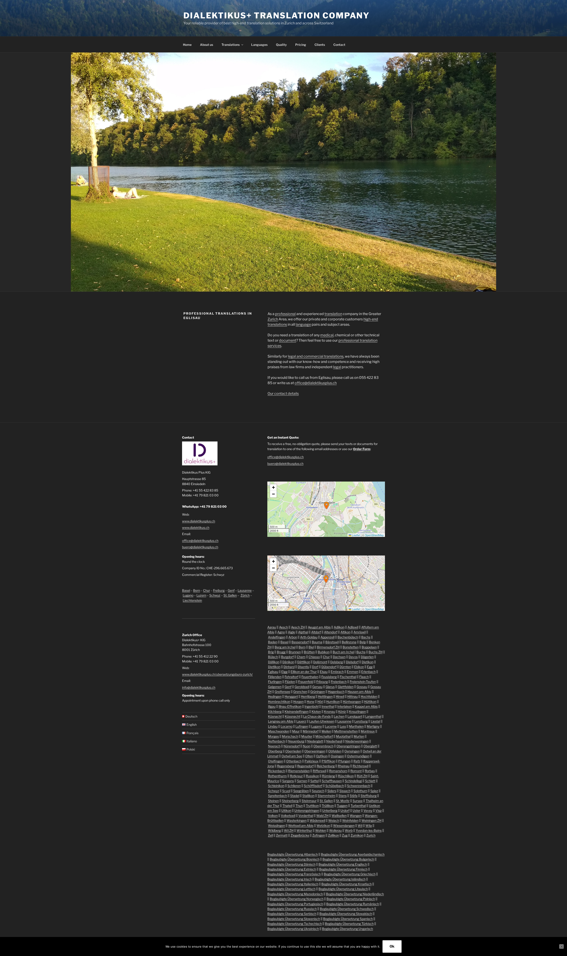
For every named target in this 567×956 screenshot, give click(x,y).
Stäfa (353, 795)
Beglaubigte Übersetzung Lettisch (291, 889)
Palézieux (311, 761)
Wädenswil (317, 820)
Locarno (286, 726)
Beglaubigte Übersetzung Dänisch (291, 864)
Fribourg (322, 681)
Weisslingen (276, 825)
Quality (281, 44)
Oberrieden (293, 751)
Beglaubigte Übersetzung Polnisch (350, 899)
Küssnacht (292, 716)
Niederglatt (315, 741)
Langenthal (373, 716)
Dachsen (339, 657)
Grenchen (300, 691)
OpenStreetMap (374, 535)
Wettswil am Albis (300, 825)
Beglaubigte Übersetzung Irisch (289, 879)
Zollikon (333, 835)
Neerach (274, 746)
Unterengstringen (306, 810)
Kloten (316, 711)
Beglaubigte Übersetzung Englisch (342, 864)
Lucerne (331, 726)
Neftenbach (276, 741)
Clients (320, 44)
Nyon (306, 746)
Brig (271, 652)
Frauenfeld (305, 681)
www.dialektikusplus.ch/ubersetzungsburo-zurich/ (217, 674)
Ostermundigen (358, 756)
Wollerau (335, 830)
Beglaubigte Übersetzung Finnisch (343, 869)
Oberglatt (370, 746)
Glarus (330, 687)
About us (206, 44)
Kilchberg (275, 711)
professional (285, 314)
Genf (231, 590)
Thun (299, 805)
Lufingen (301, 726)
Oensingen (352, 751)
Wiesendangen (344, 825)
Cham (301, 657)
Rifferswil (319, 771)
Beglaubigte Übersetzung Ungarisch (347, 929)
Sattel (314, 781)
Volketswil (288, 815)
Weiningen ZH (371, 820)
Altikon (345, 632)
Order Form (361, 449)
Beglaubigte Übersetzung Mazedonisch (295, 894)
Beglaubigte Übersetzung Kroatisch (346, 884)
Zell (270, 835)
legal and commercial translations (316, 356)
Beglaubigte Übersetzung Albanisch (292, 854)
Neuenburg (296, 741)
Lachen (339, 716)
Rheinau (344, 766)
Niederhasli (334, 741)
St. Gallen (230, 595)
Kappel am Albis (366, 706)
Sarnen (302, 781)
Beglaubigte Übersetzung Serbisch (291, 913)
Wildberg (274, 830)
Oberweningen (314, 751)
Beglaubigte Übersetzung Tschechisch (294, 923)
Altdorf (316, 632)
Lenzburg (361, 721)
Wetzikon (323, 825)
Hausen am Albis (359, 691)
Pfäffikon (328, 761)
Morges (273, 736)
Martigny (373, 726)
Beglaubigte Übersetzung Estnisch (291, 869)
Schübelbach (334, 786)
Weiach (333, 820)
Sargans (288, 781)
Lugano (188, 595)
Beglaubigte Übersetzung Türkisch (349, 923)
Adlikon (339, 627)
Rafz (356, 761)
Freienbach (339, 681)
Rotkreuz (296, 776)
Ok (392, 946)
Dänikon (288, 662)
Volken (273, 815)
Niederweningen (357, 741)
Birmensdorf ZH (328, 647)
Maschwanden (278, 731)
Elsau (324, 671)
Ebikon (359, 667)
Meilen (326, 731)
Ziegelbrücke (300, 835)
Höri (320, 701)
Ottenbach (293, 761)
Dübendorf (328, 667)
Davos (353, 657)
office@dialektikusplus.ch (316, 383)
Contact (339, 44)
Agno (281, 632)
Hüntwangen (352, 701)
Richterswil (360, 766)
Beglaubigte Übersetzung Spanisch (348, 919)
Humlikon (333, 701)
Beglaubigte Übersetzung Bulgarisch (348, 859)
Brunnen (295, 652)
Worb (349, 830)
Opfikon (322, 756)
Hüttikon (370, 701)
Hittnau (352, 696)
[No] (561, 946)
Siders (331, 791)
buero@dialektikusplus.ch (200, 547)
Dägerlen (367, 657)
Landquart (355, 716)
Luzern (201, 595)
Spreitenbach (277, 795)
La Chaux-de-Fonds (317, 716)
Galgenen (275, 687)
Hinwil (340, 696)
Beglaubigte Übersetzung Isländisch (340, 879)
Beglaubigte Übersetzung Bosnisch (294, 859)
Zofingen (318, 835)
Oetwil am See (292, 756)
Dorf (315, 667)
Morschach (290, 736)
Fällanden (275, 677)
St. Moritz (343, 801)
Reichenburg (326, 766)
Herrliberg (308, 696)
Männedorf (310, 731)
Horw (310, 701)
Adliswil (353, 627)
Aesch (283, 627)
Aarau (271, 627)
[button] (326, 505)
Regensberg (285, 766)
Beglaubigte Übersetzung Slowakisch (345, 913)
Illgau (272, 706)
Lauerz (301, 721)
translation (333, 314)
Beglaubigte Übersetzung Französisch (294, 874)
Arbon (292, 637)
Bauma (317, 642)
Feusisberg (329, 677)
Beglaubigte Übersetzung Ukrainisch (293, 929)
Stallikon (308, 795)
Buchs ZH (376, 652)
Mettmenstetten (346, 731)
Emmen (352, 671)
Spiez (374, 791)
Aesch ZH (298, 627)
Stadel (294, 795)
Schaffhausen (332, 781)
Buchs (360, 652)
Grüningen (317, 691)
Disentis (303, 667)
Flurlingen (275, 681)
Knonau (329, 711)
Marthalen (356, 726)
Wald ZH (322, 815)
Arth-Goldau (308, 637)
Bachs (365, 637)
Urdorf (345, 810)
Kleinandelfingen (297, 711)
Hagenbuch (336, 691)
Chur (206, 590)
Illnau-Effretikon (290, 706)
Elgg (284, 671)
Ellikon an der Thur (304, 671)
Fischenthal (348, 677)
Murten (359, 736)
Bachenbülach (348, 637)
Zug (345, 835)
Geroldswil (302, 687)
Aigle (291, 632)
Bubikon (324, 652)
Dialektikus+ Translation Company (276, 15)
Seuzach (318, 791)
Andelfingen (276, 637)
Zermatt (281, 835)
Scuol (286, 791)
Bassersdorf (300, 642)
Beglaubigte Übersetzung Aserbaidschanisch (352, 854)
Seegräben (301, 791)
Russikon (312, 776)
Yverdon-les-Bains (369, 830)
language (303, 324)
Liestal (375, 721)
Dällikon (273, 662)
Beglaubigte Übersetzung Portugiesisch (295, 904)
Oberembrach (323, 746)
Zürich (245, 595)
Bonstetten (351, 647)
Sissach (344, 791)
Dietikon (367, 662)
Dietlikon (274, 667)
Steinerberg (290, 801)
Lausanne (245, 590)
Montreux (368, 731)
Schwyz (214, 595)
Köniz (342, 711)
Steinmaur (309, 801)
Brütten (309, 652)
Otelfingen (275, 761)
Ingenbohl (311, 706)
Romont (356, 771)
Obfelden (334, 751)
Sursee (358, 801)
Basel (186, 590)
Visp (378, 810)
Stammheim (326, 795)
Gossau (362, 687)
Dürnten (345, 667)
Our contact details (283, 393)
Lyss (343, 726)
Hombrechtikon (279, 701)
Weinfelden (350, 820)
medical (327, 335)
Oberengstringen (348, 746)
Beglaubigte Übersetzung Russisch (292, 909)
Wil (360, 825)
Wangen (356, 815)
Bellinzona (349, 642)
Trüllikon (328, 805)
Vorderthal (305, 815)
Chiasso (314, 657)
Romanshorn (338, 771)
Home (187, 44)
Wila (368, 825)
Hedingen (275, 696)
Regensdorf (305, 766)
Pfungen (344, 761)
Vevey (367, 810)
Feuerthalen (309, 677)
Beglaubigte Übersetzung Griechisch (349, 874)
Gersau (317, 687)
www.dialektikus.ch (195, 527)
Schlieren (294, 786)
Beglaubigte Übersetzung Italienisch (292, 884)
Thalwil (287, 805)
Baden (272, 642)
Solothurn (360, 791)
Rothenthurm (277, 776)
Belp (362, 642)
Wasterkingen (297, 820)
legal (337, 367)
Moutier (306, 736)
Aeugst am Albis (319, 627)
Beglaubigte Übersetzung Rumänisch (352, 904)
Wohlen (320, 830)
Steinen (273, 801)
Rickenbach (276, 771)
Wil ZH (288, 830)
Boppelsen (369, 647)
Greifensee (282, 691)
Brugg (281, 652)
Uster (356, 810)
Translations (230, 44)
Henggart (291, 696)
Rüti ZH (362, 776)
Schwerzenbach (358, 786)
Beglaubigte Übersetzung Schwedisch (347, 909)
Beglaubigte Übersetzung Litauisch (343, 889)
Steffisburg (369, 795)
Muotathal (343, 736)
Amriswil (359, 632)
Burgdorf (287, 657)
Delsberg (336, 662)
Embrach (337, 671)
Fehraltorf (291, 677)
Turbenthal (358, 805)
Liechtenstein (192, 600)
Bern (196, 590)
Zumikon (357, 835)
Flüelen (290, 681)
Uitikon (286, 810)
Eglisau (273, 671)
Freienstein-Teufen (363, 681)
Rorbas (370, 771)
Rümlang (328, 776)
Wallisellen (339, 815)
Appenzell (327, 637)
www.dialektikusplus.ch (198, 521)
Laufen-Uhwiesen (321, 721)
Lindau (273, 726)
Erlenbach (368, 671)
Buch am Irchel (343, 652)
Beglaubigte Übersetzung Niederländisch (355, 894)
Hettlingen (325, 696)
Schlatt (370, 781)
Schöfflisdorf (313, 786)
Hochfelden (369, 696)
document (287, 340)
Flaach (364, 677)
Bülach (273, 657)
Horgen (298, 701)
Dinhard (289, 667)
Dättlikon (303, 662)
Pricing (300, 44)
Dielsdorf (352, 662)
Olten (309, 756)
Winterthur (304, 830)
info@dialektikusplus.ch (198, 687)
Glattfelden (345, 687)
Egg (370, 667)
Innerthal (328, 706)
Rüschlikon (346, 776)
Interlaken (344, 706)
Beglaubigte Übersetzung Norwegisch (296, 899)
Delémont (320, 662)
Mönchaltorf (324, 736)
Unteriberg (329, 810)
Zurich (273, 319)
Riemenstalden (299, 771)
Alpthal (303, 632)
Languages (259, 44)
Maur (296, 731)
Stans (342, 795)
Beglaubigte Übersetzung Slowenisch (293, 919)
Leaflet (355, 535)
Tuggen (342, 805)
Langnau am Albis (280, 721)
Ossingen (337, 756)
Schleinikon (276, 786)
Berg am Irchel (285, 647)
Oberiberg (275, 751)
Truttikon (312, 805)
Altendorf (330, 632)
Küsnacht (275, 716)
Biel (311, 647)
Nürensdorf (292, 746)
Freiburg (219, 590)
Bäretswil (332, 642)
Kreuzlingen (357, 711)
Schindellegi (353, 781)
